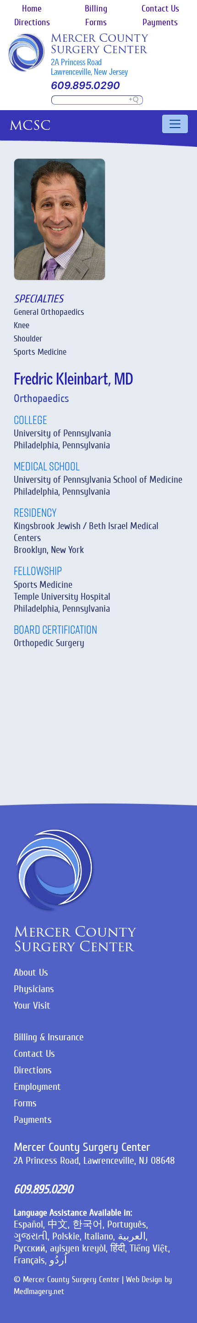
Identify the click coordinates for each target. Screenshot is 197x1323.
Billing (96, 8)
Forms (96, 22)
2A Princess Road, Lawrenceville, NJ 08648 (94, 1161)
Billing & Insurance (49, 1037)
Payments (160, 22)
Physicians (34, 989)
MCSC (30, 125)
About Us (31, 972)
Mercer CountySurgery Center (99, 43)
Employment (37, 1087)
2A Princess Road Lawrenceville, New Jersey (89, 67)
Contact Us (160, 8)
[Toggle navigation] (175, 124)
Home (32, 8)
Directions (32, 22)
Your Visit (32, 1005)
